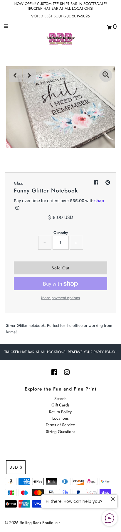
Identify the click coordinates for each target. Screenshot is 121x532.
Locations (60, 418)
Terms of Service (60, 425)
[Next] (29, 75)
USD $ (15, 467)
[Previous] (15, 75)
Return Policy (60, 412)
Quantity (60, 232)
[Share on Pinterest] (107, 182)
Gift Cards (60, 405)
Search (60, 398)
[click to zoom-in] (105, 75)
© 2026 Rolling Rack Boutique (32, 523)
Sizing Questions (60, 431)
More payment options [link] (60, 298)
